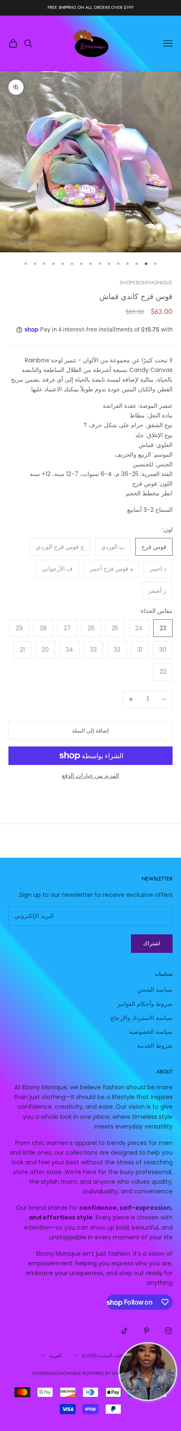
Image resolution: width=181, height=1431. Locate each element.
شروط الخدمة (155, 1045)
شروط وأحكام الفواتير (145, 1004)
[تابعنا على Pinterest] (146, 1331)
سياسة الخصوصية (151, 1031)
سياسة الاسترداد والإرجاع (142, 1018)
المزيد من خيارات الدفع (90, 775)
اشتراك (151, 943)
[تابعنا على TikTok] (124, 1331)
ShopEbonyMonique (146, 282)
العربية (55, 1355)
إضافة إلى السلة (90, 731)
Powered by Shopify (106, 1373)
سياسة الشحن (155, 989)
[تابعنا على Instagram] (168, 1331)
